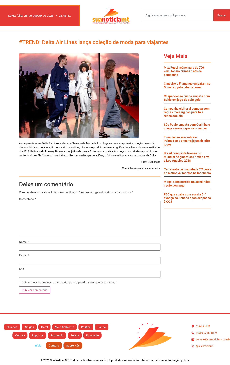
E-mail (24, 255)
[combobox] (177, 15)
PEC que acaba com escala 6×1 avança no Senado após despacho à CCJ (187, 198)
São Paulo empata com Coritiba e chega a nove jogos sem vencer (187, 126)
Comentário (27, 199)
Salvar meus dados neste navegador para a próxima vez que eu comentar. (69, 282)
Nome (24, 242)
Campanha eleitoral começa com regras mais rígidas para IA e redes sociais (186, 112)
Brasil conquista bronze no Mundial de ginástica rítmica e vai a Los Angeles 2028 (187, 156)
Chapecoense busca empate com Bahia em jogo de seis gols (187, 98)
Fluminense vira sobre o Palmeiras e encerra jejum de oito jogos (187, 140)
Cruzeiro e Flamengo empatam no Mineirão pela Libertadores (187, 85)
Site (21, 268)
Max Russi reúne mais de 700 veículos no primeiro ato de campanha (184, 71)
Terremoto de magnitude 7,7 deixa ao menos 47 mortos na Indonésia (187, 171)
